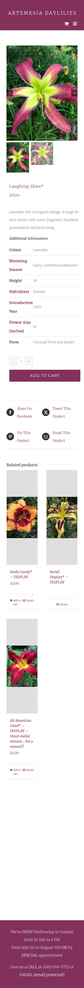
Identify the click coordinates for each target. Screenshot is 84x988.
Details (30, 598)
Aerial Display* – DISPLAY (59, 574)
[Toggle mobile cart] (66, 21)
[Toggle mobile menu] (75, 21)
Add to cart (45, 373)
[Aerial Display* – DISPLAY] (62, 515)
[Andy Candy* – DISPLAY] (22, 515)
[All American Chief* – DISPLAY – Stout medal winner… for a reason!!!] (22, 664)
